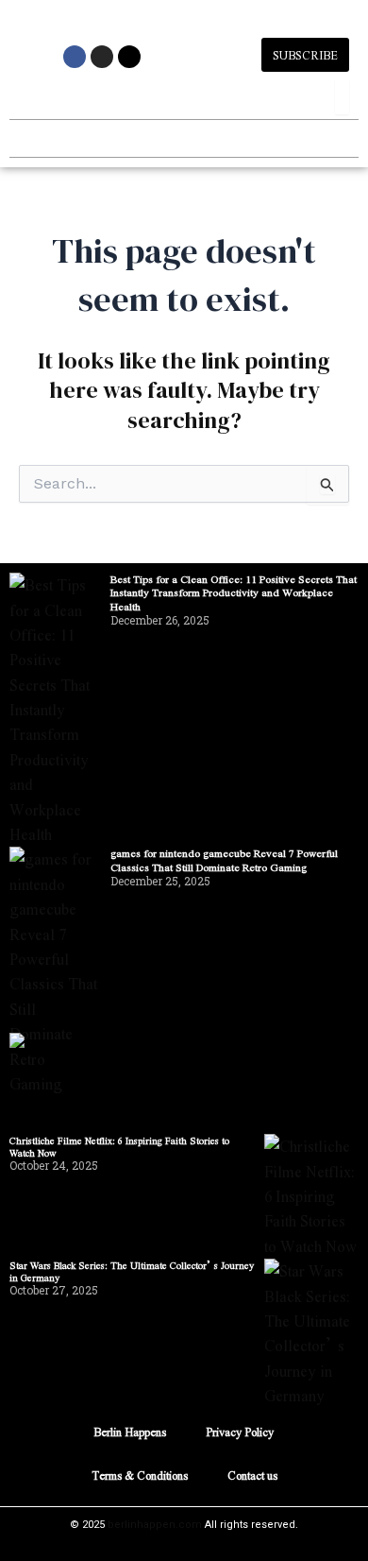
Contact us (252, 1475)
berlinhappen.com (155, 1524)
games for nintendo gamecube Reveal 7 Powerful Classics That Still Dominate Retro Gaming (224, 859)
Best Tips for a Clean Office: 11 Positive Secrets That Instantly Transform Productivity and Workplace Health (233, 592)
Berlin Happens (129, 1431)
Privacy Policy (240, 1431)
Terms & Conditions (140, 1475)
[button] (24, 138)
